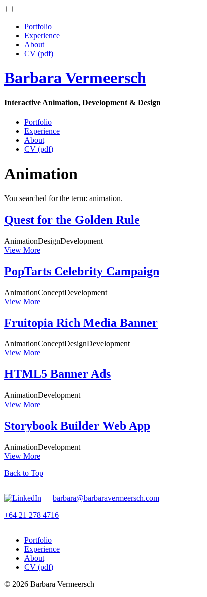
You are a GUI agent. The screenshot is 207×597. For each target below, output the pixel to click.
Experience (42, 35)
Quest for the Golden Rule (72, 219)
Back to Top (23, 473)
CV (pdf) (38, 53)
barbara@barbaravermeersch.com (106, 498)
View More (22, 250)
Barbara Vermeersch (75, 78)
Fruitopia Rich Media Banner (81, 322)
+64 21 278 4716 (31, 515)
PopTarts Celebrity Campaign (81, 271)
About (34, 44)
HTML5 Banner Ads (57, 373)
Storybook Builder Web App (77, 425)
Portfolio (38, 26)
